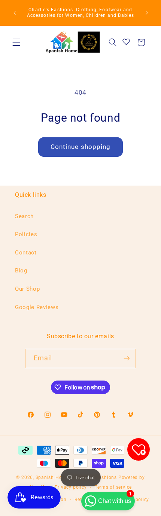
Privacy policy (71, 487)
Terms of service (113, 487)
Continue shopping (81, 146)
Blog (21, 270)
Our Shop (27, 289)
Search (24, 216)
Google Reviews (36, 307)
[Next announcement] (147, 12)
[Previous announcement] (14, 12)
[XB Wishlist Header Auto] (126, 41)
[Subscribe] (127, 358)
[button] (16, 42)
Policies (26, 234)
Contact (26, 252)
